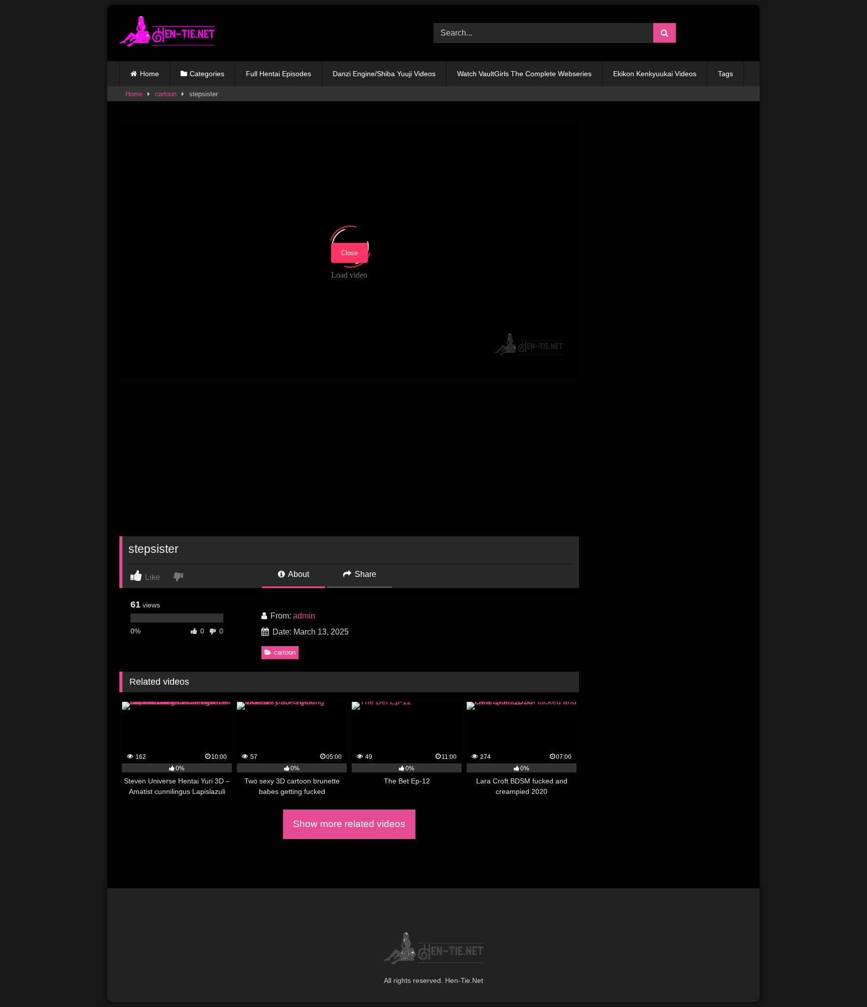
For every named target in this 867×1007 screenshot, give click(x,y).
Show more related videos (349, 824)
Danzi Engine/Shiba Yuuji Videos (384, 74)
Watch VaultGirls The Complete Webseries (524, 74)
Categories (207, 74)
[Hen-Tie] (167, 33)
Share (364, 574)
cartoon (166, 94)
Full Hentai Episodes (278, 74)
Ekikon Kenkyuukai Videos (654, 74)
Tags (725, 74)
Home (149, 74)
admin (304, 616)
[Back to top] (836, 977)
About (297, 574)
